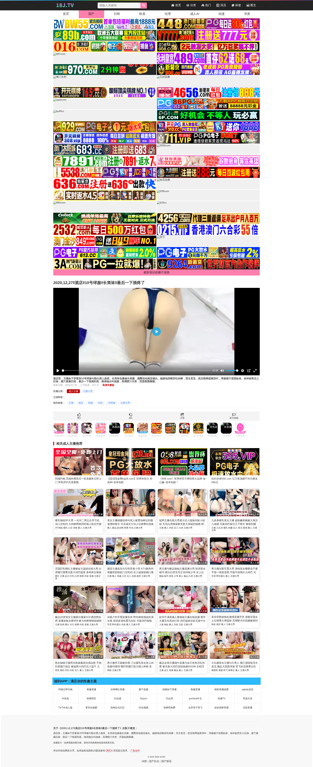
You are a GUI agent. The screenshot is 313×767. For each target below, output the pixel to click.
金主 (67, 576)
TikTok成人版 (65, 707)
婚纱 (62, 670)
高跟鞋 (214, 670)
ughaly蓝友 (247, 689)
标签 (238, 5)
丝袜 (100, 402)
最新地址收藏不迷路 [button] (156, 272)
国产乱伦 (154, 761)
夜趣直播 (91, 689)
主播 (71, 402)
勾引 (72, 624)
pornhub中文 (195, 698)
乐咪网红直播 (117, 689)
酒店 (80, 402)
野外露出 (220, 576)
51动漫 (117, 698)
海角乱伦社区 (117, 707)
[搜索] (143, 6)
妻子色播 (143, 689)
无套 (181, 624)
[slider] (136, 370)
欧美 (142, 14)
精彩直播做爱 (221, 689)
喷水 (240, 528)
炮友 (213, 624)
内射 (171, 528)
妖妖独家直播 (221, 707)
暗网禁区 (91, 698)
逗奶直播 (247, 707)
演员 (223, 5)
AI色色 (65, 698)
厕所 (139, 576)
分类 (193, 5)
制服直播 (195, 689)
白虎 (181, 528)
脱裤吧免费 (169, 707)
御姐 (60, 528)
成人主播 (73, 391)
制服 (90, 402)
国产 (91, 14)
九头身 (219, 528)
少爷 (176, 576)
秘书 (166, 576)
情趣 (119, 576)
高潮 (245, 528)
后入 (176, 528)
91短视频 (143, 707)
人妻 (161, 624)
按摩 (77, 624)
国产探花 (166, 761)
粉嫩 (230, 528)
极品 (114, 528)
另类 (247, 14)
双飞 (225, 670)
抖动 (131, 528)
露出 (67, 624)
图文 (253, 5)
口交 (70, 528)
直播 (91, 576)
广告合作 (135, 750)
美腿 (220, 670)
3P (56, 528)
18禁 (144, 761)
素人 (80, 528)
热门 (208, 5)
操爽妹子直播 (169, 689)
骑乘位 (231, 670)
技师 (62, 624)
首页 (178, 5)
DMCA (109, 750)
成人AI (194, 14)
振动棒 (120, 528)
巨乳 (72, 576)
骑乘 (126, 528)
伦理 (168, 14)
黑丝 (57, 670)
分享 (182, 418)
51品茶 (169, 698)
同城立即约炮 (65, 689)
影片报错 (234, 418)
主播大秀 (88, 391)
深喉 (75, 528)
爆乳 (65, 528)
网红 (57, 576)
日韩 (117, 14)
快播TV (222, 698)
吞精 (134, 576)
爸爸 (171, 576)
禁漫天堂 (247, 698)
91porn (143, 698)
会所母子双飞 (195, 707)
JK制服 (111, 402)
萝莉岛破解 (91, 707)
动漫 (221, 14)
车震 (213, 576)
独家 (109, 670)
